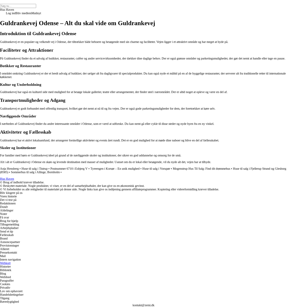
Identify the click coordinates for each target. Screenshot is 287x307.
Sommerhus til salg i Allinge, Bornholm (35, 172)
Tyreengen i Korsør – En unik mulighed (115, 168)
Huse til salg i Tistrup (34, 168)
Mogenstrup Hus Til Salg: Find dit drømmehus (201, 168)
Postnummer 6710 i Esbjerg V (69, 168)
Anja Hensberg (9, 168)
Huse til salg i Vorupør (156, 168)
